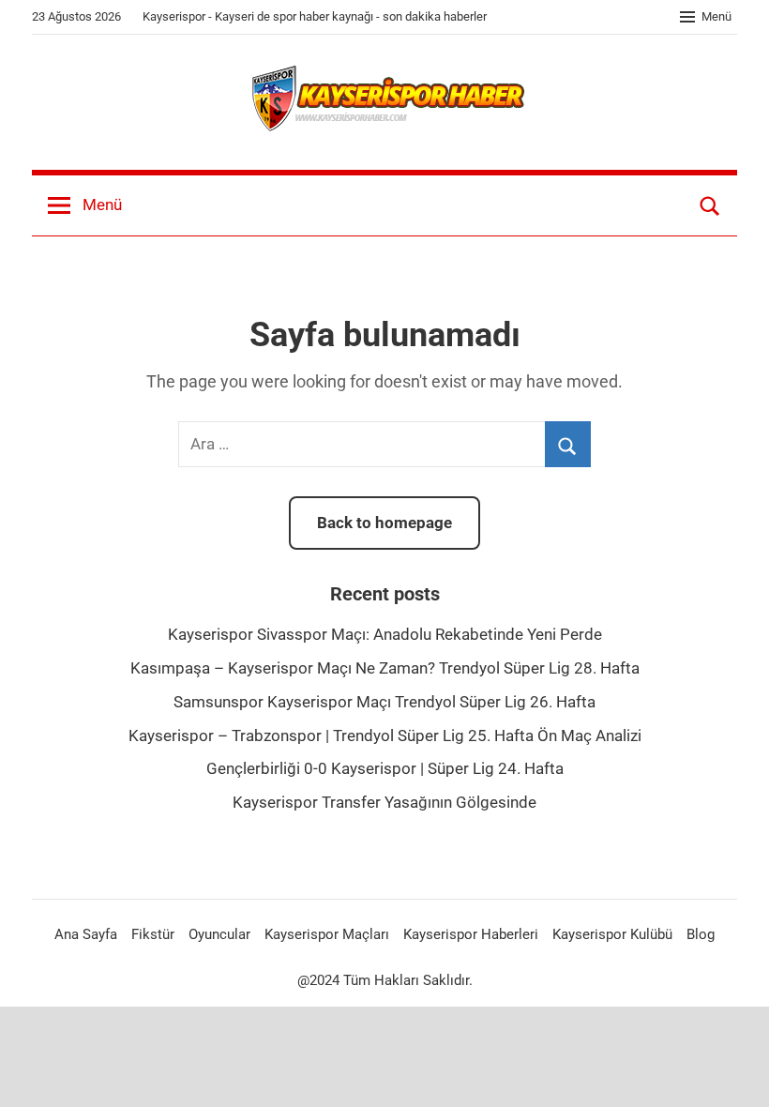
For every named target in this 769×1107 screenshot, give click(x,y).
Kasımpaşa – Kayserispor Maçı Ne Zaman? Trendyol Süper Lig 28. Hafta (385, 668)
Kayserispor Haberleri (470, 934)
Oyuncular (219, 934)
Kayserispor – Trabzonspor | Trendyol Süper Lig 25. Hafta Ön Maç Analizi (384, 735)
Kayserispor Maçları (326, 934)
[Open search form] (710, 205)
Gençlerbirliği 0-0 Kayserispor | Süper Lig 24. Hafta (385, 768)
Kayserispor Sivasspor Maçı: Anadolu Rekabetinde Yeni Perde (385, 634)
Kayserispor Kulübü (612, 934)
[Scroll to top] (733, 1071)
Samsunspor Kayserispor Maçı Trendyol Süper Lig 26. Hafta (384, 701)
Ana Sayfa (85, 934)
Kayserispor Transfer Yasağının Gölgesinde (384, 802)
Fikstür (152, 934)
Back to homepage (384, 522)
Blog (700, 934)
